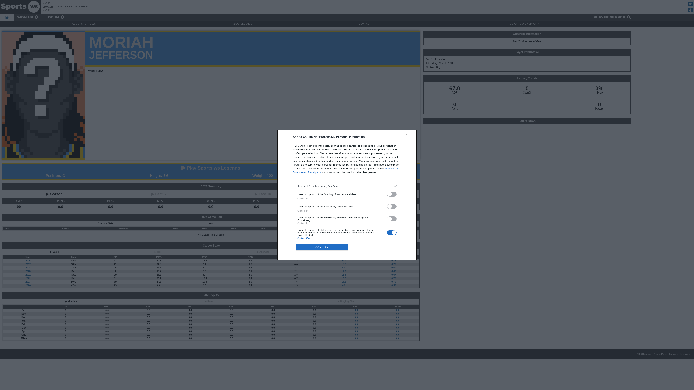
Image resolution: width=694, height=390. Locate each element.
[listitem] (347, 186)
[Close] (409, 137)
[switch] (392, 194)
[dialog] (347, 195)
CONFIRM (322, 247)
